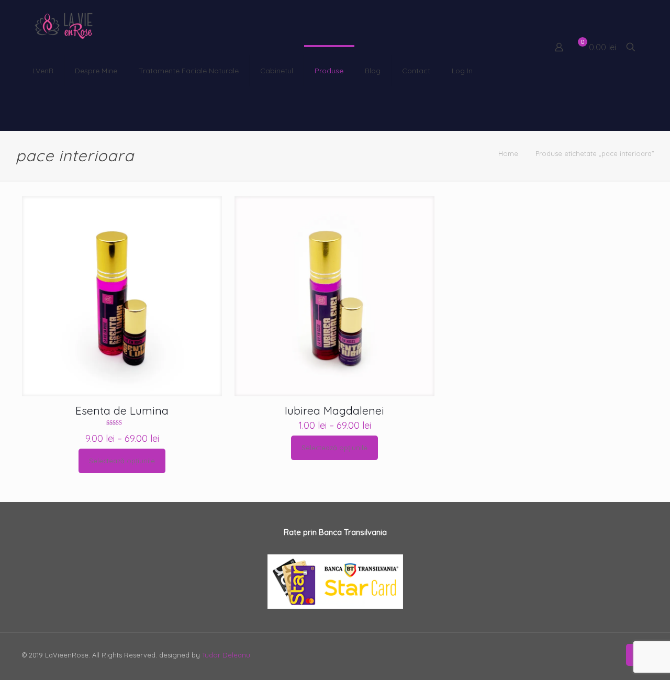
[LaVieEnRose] (63, 23)
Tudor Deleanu (226, 655)
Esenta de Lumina (122, 410)
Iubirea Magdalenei (334, 410)
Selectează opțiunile (122, 460)
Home (508, 153)
